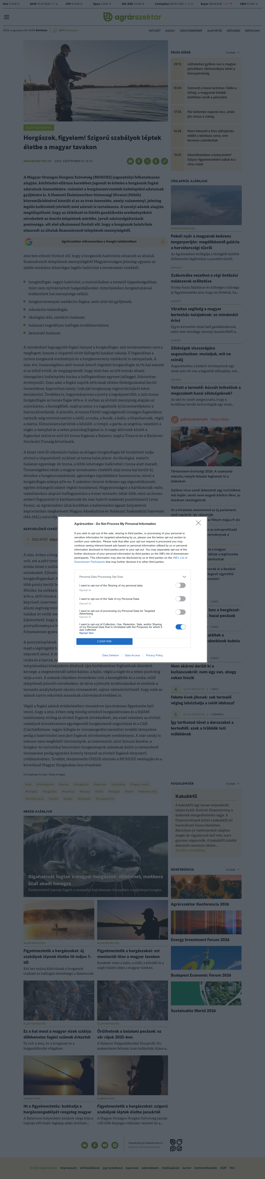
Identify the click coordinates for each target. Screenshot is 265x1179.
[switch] (181, 585)
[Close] (199, 524)
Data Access (132, 655)
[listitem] (132, 577)
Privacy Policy (154, 655)
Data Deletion (110, 655)
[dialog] (132, 590)
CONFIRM (104, 641)
